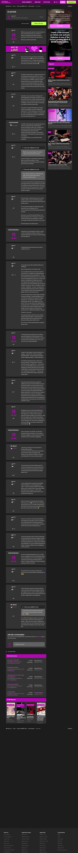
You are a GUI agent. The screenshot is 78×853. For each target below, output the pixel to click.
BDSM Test (60, 841)
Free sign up (71, 2)
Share (42, 17)
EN (56, 2)
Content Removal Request (9, 850)
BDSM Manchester (25, 839)
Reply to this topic (38, 23)
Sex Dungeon (60, 839)
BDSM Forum (13, 679)
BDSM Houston (43, 845)
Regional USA (42, 832)
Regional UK (24, 832)
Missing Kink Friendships (12, 667)
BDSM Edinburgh (25, 845)
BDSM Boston (42, 843)
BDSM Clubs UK (25, 852)
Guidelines (70, 6)
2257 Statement (7, 852)
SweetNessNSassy (38, 692)
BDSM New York (43, 834)
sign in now (38, 636)
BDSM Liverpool (25, 841)
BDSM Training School (62, 850)
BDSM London (25, 834)
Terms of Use (6, 839)
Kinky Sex (60, 26)
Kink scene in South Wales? (13, 660)
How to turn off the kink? (12, 684)
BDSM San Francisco (44, 841)
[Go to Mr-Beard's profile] (13, 451)
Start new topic (25, 23)
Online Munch (11, 670)
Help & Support (7, 834)
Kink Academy (24, 17)
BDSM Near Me (61, 847)
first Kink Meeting (11, 692)
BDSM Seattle (42, 850)
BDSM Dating (60, 845)
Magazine (10, 836)
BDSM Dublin (24, 850)
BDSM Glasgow (25, 843)
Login (62, 2)
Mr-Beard (13, 446)
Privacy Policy (6, 843)
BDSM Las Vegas (43, 839)
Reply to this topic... (20, 644)
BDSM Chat (60, 843)
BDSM (59, 834)
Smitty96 (11, 661)
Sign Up (60, 58)
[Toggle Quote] (23, 147)
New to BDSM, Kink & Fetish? (13, 663)
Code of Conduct (7, 847)
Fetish (59, 836)
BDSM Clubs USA (43, 852)
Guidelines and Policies (8, 845)
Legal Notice (6, 841)
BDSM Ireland (24, 847)
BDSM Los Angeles (43, 836)
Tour (5, 836)
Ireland (29, 832)
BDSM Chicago (43, 847)
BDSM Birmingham (25, 836)
